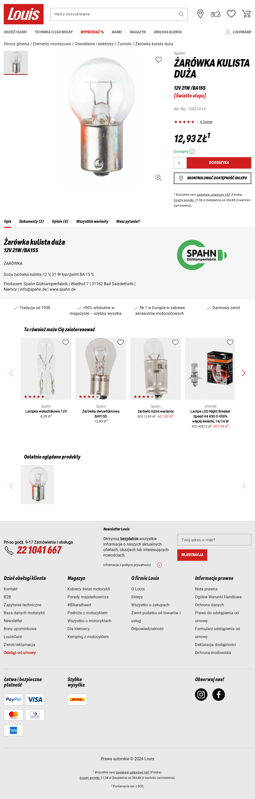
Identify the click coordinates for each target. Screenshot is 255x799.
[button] (182, 14)
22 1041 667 (39, 550)
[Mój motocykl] (216, 14)
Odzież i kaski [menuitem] (15, 32)
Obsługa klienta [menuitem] (167, 32)
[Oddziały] (200, 14)
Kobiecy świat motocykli (88, 589)
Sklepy (137, 597)
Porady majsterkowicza (88, 597)
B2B (7, 597)
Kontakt (10, 589)
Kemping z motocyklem (88, 636)
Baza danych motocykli (24, 613)
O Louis (138, 589)
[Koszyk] (246, 14)
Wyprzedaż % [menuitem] (92, 32)
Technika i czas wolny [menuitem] (53, 32)
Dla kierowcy (78, 628)
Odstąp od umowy (20, 652)
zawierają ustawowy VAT (213, 194)
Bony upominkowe (20, 628)
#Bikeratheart (79, 605)
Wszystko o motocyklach (89, 620)
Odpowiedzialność (147, 628)
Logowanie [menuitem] (242, 32)
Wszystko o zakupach (150, 605)
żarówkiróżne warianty (156, 411)
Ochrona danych (209, 605)
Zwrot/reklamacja (19, 644)
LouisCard (13, 636)
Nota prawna (206, 589)
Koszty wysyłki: (184, 200)
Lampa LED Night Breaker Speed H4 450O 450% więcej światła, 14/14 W (210, 416)
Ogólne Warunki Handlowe (218, 597)
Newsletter (13, 620)
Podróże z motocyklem (87, 613)
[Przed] (243, 373)
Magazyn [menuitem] (137, 32)
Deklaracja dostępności (215, 644)
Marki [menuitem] (117, 32)
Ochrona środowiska (213, 652)
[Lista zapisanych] (231, 14)
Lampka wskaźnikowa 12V (46, 411)
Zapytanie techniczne (22, 605)
